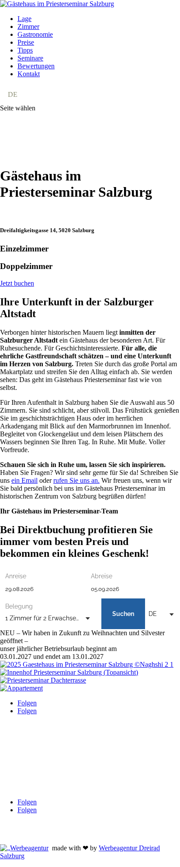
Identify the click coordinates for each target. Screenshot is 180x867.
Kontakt (28, 74)
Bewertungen (36, 66)
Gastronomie (35, 34)
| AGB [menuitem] (33, 756)
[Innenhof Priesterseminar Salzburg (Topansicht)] (69, 672)
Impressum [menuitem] (63, 756)
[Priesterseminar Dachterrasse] (43, 680)
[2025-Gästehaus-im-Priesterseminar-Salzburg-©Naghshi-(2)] (86, 664)
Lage (24, 18)
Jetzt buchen (17, 283)
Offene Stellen (20, 832)
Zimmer (28, 26)
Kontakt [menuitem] (11, 756)
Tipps (25, 50)
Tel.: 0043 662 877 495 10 (36, 741)
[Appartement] (21, 688)
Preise (25, 42)
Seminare (30, 58)
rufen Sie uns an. (76, 480)
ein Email (24, 480)
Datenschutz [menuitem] (99, 756)
